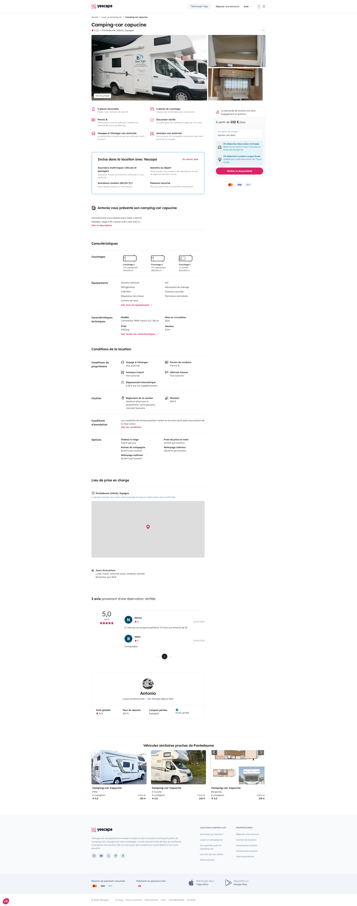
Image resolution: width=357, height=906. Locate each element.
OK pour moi (195, 468)
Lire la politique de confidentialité (160, 460)
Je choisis (161, 468)
